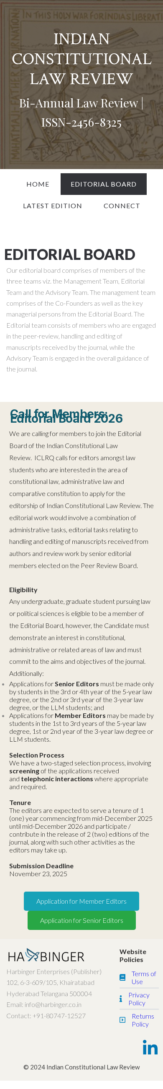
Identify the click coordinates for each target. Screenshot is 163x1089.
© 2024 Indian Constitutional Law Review (81, 1067)
